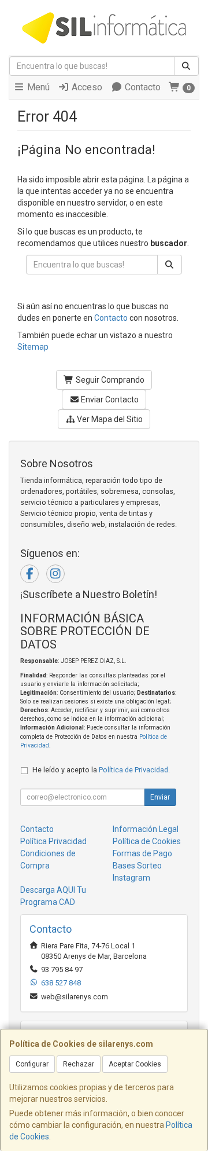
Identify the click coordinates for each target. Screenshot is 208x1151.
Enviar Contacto (109, 399)
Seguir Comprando (109, 379)
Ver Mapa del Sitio (109, 419)
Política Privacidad (53, 841)
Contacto (141, 87)
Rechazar (78, 1064)
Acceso (85, 87)
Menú (37, 87)
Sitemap (33, 346)
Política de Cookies (147, 841)
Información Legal (146, 829)
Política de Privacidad (133, 769)
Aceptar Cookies (135, 1064)
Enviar (160, 797)
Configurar (32, 1064)
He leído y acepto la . (101, 769)
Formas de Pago (142, 853)
